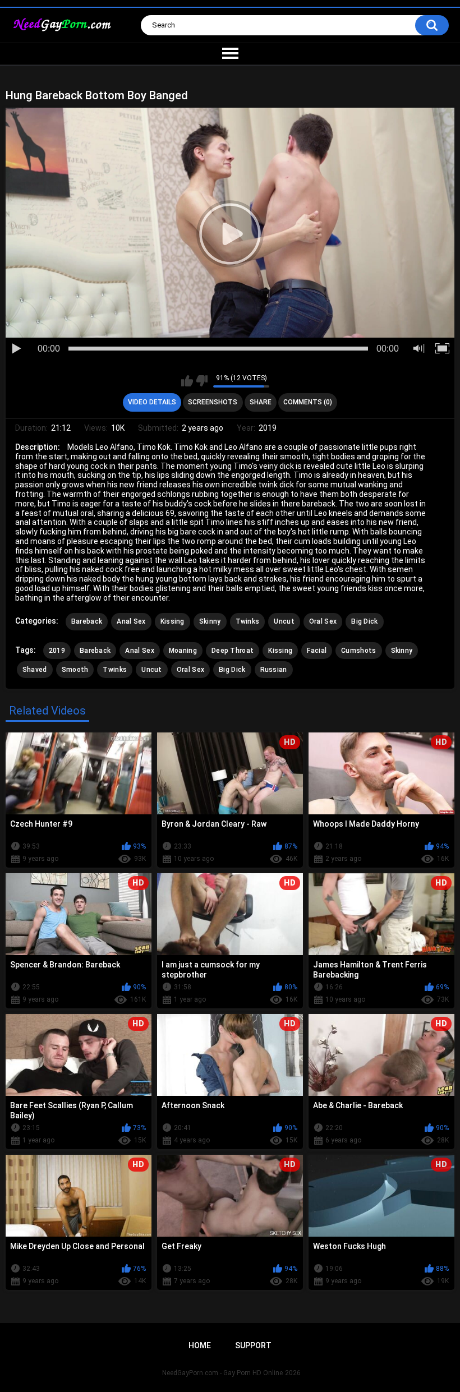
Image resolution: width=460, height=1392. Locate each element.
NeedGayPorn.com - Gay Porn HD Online (222, 1373)
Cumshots (358, 650)
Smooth (75, 670)
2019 (57, 650)
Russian (273, 670)
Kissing (172, 621)
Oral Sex (323, 621)
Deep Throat (232, 650)
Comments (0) (307, 402)
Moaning (183, 650)
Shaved (34, 670)
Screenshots (212, 402)
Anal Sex (131, 621)
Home (199, 1345)
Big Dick (364, 621)
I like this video (187, 380)
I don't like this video (202, 380)
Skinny (210, 621)
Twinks (248, 621)
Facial (316, 650)
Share (261, 402)
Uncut (284, 621)
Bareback (86, 621)
